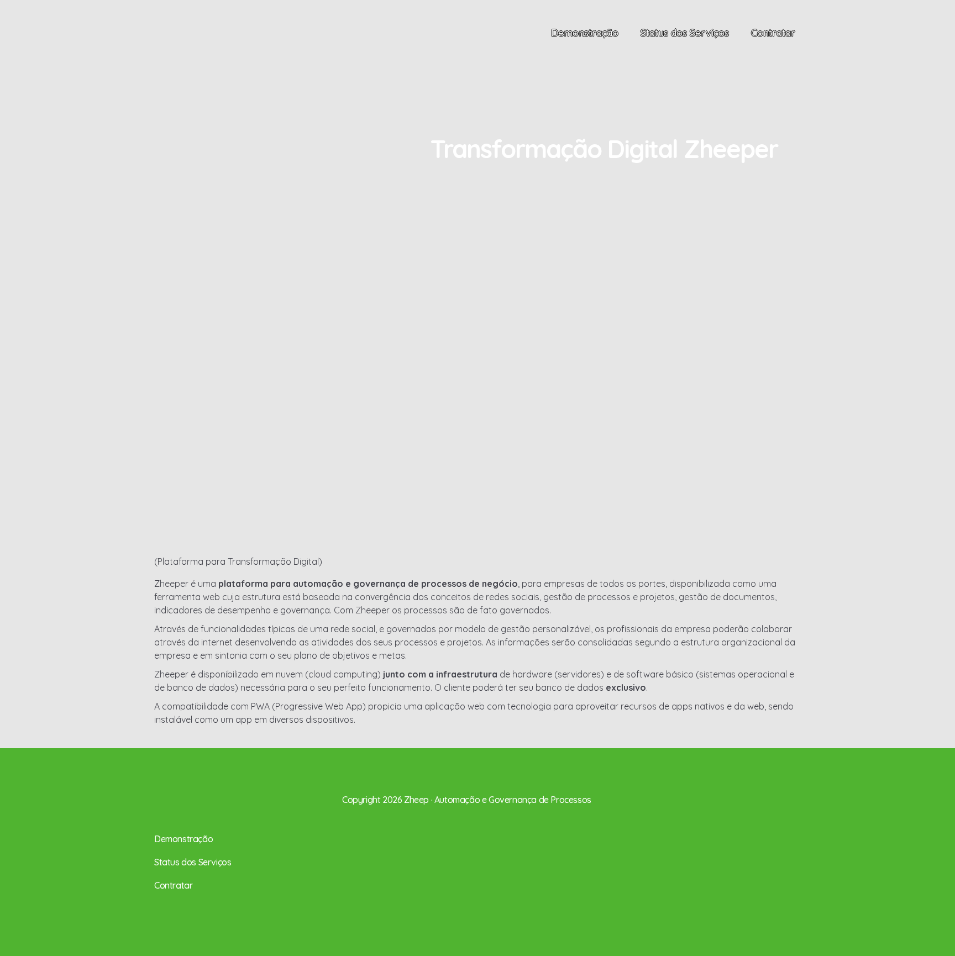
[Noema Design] (791, 791)
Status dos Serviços (685, 33)
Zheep (192, 44)
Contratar (773, 33)
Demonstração (584, 33)
